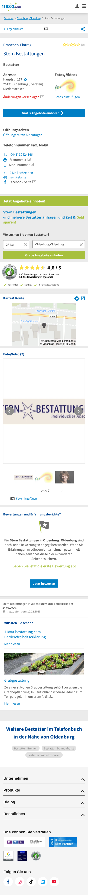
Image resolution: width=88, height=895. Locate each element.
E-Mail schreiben (21, 172)
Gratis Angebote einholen (41, 113)
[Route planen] (25, 79)
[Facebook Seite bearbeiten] (33, 181)
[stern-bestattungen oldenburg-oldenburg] (23, 477)
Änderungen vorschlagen (21, 97)
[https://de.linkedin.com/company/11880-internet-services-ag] (42, 881)
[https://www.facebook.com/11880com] (8, 881)
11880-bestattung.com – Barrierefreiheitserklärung (25, 634)
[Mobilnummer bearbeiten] (32, 164)
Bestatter (11, 64)
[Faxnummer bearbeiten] (29, 159)
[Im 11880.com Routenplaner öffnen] (76, 298)
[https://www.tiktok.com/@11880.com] (31, 881)
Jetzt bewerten (44, 583)
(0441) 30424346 (21, 154)
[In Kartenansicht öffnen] (83, 297)
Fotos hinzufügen (67, 97)
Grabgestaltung (16, 680)
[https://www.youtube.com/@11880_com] (54, 881)
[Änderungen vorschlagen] (41, 96)
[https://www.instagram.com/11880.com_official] (19, 881)
